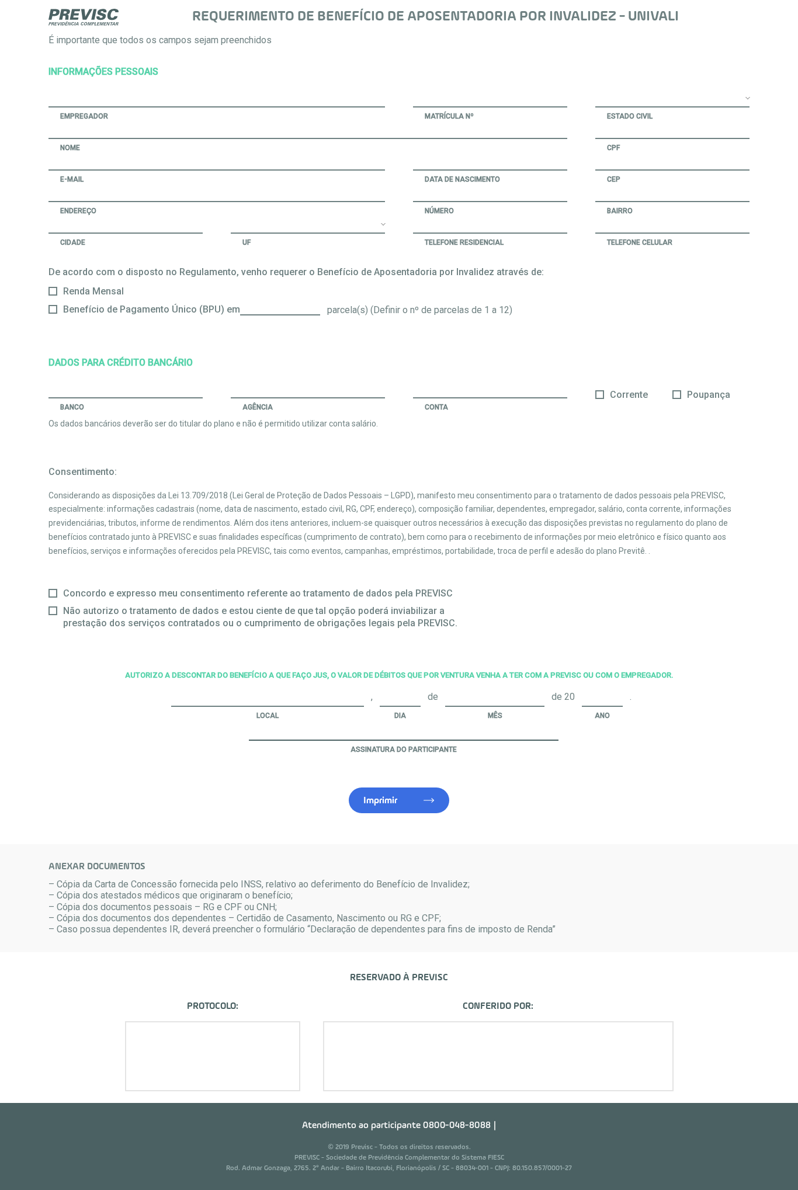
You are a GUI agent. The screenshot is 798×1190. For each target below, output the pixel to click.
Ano (602, 716)
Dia (400, 716)
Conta (436, 407)
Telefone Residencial (464, 242)
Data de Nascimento (462, 179)
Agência (257, 407)
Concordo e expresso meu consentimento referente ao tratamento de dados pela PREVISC (258, 593)
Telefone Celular (639, 242)
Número (439, 211)
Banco (72, 407)
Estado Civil (630, 116)
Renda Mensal (93, 291)
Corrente (629, 394)
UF (246, 242)
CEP (613, 179)
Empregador (84, 116)
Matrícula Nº (449, 116)
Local (267, 716)
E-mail (72, 179)
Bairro (620, 211)
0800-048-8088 (457, 1125)
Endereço (78, 211)
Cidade (72, 242)
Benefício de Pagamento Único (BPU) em (151, 309)
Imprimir (380, 801)
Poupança (708, 394)
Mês (495, 716)
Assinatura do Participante (404, 749)
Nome (70, 148)
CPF (613, 148)
